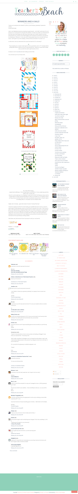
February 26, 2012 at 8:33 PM (17, 425)
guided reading (61, 321)
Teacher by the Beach (22, 492)
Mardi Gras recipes (59, 122)
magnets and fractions (59, 112)
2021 (55, 80)
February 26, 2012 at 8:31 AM (17, 283)
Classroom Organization (61, 271)
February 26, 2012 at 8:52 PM (17, 435)
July (56, 102)
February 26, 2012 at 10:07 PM (17, 448)
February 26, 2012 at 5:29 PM (17, 408)
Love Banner (57, 173)
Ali (11, 301)
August (56, 100)
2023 (55, 77)
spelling (61, 356)
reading (61, 345)
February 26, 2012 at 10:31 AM (17, 353)
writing (61, 367)
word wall (61, 364)
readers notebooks (61, 343)
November (57, 95)
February (57, 111)
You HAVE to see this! (59, 116)
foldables (61, 316)
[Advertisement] (28, 462)
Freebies (41, 1)
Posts (55, 371)
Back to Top (74, 491)
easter (61, 308)
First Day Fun (60, 225)
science (61, 351)
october (61, 337)
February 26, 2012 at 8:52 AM (17, 299)
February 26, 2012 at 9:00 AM (17, 319)
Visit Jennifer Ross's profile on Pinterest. (60, 68)
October (57, 97)
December (57, 94)
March (56, 109)
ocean (61, 335)
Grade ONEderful (15, 376)
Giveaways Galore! (59, 134)
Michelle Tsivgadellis (16, 395)
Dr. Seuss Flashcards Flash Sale (61, 132)
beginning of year (61, 297)
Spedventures (14, 351)
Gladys (12, 410)
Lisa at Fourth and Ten (16, 428)
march (61, 324)
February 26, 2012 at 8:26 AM (17, 274)
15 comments (11, 228)
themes (61, 361)
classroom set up (60, 305)
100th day (61, 255)
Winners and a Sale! (59, 117)
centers (61, 300)
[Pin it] (50, 24)
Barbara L (13, 370)
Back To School (61, 265)
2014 (55, 89)
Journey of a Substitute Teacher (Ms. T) (20, 356)
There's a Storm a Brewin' (60, 159)
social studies (61, 353)
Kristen (12, 322)
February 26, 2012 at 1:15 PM (17, 378)
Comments (56, 374)
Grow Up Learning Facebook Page (19, 272)
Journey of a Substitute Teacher (17, 365)
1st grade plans (61, 257)
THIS (16, 37)
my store (18, 51)
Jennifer (13, 286)
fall (61, 313)
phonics (61, 340)
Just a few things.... (59, 155)
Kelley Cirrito (14, 314)
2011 (55, 177)
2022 (55, 78)
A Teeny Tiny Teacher (15, 423)
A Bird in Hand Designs (60, 492)
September (57, 99)
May (56, 106)
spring (61, 359)
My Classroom (33, 1)
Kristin (12, 417)
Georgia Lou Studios (44, 492)
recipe (61, 348)
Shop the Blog (50, 1)
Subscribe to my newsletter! (59, 381)
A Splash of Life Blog (61, 263)
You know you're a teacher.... (61, 152)
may (61, 332)
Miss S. (12, 381)
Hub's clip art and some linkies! (61, 160)
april (61, 295)
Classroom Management (61, 268)
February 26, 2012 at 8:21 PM (17, 414)
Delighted (13, 438)
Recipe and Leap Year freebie (61, 157)
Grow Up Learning (15, 270)
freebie (61, 319)
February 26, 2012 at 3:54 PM (17, 392)
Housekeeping (58, 124)
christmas (61, 303)
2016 (55, 85)
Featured (61, 279)
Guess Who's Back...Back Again (61, 114)
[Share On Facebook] (56, 22)
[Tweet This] (53, 22)
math (61, 327)
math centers (61, 329)
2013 (55, 90)
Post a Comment (13, 450)
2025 (55, 75)
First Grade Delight (16, 444)
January (56, 175)
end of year (61, 311)
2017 (55, 84)
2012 (55, 92)
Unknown (13, 264)
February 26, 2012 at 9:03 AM (17, 329)
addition (61, 292)
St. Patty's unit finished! (60, 153)
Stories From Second (15, 433)
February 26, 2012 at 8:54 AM (17, 311)
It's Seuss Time (58, 148)
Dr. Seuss (10, 229)
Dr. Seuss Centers (58, 150)
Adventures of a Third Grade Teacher (19, 281)
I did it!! (56, 165)
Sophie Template (30, 492)
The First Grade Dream (16, 297)
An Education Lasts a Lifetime (17, 309)
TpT (14, 229)
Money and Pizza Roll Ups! (60, 126)
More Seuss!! (57, 144)
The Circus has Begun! (59, 167)
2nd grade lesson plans (61, 260)
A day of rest (57, 136)
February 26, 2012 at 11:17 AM (17, 367)
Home (25, 1)
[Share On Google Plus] (58, 22)
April (56, 107)
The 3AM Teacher (14, 406)
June (56, 104)
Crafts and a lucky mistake (60, 130)
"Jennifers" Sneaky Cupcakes (61, 168)
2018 (55, 82)
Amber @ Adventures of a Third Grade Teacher (22, 276)
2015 (55, 87)
